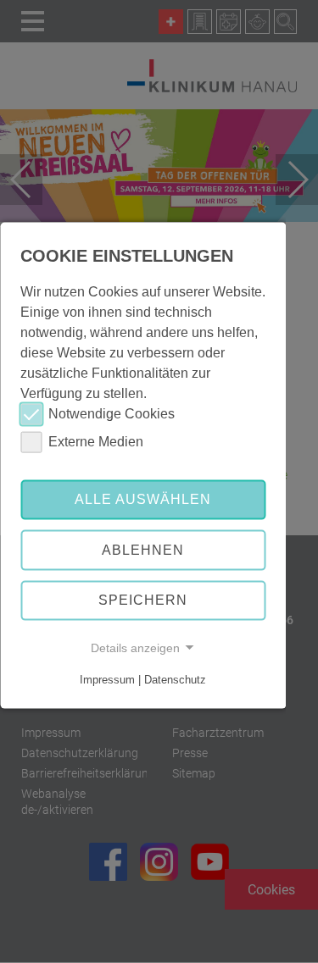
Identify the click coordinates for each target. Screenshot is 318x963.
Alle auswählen (143, 499)
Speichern (142, 600)
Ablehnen (143, 550)
